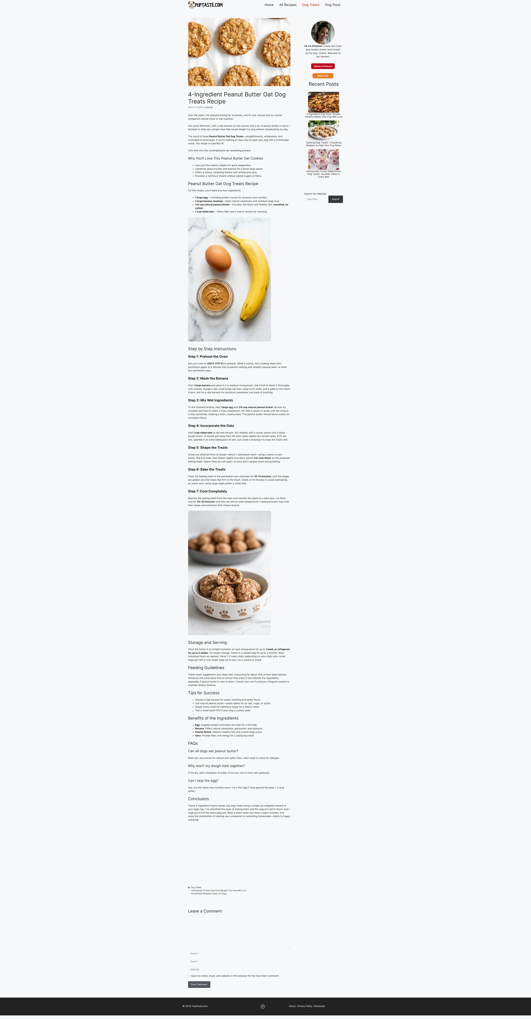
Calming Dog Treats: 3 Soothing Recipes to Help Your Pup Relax (323, 144)
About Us (322, 75)
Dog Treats (311, 5)
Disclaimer (319, 1006)
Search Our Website (315, 193)
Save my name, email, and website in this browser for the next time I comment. (235, 975)
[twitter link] (263, 1006)
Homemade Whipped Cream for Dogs (209, 893)
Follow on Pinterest (323, 66)
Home (269, 5)
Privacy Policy (304, 1006)
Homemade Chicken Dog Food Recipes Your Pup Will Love (218, 890)
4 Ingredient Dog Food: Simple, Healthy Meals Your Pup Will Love (323, 115)
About (292, 1006)
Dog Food (332, 5)
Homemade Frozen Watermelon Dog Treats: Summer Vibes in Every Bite (323, 174)
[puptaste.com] (205, 5)
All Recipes (288, 5)
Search (335, 199)
